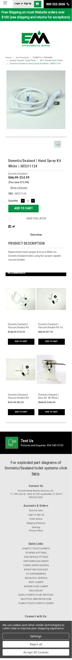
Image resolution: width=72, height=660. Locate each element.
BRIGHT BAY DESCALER (36, 569)
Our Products (22, 57)
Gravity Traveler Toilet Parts (23, 60)
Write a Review (18, 187)
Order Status (35, 519)
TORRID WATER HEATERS (36, 565)
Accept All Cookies (36, 652)
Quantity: (13, 200)
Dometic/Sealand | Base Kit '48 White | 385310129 (48, 396)
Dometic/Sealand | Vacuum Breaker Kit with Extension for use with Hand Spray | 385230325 (20, 396)
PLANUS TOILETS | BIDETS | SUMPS (35, 603)
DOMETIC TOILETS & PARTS (36, 548)
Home (9, 57)
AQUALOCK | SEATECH (36, 578)
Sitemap (36, 527)
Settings (36, 636)
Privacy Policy (36, 530)
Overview (36, 234)
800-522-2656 (56, 4)
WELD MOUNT (36, 590)
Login (17, 3)
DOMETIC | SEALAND (42, 57)
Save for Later (36, 510)
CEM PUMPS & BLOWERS (35, 561)
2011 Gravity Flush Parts (51, 60)
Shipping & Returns (36, 523)
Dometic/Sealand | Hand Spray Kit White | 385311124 (35, 63)
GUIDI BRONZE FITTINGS (36, 557)
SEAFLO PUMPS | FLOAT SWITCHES (35, 595)
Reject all (36, 644)
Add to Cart (21, 341)
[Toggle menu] (5, 5)
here (35, 473)
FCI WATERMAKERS (36, 574)
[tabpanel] (21, 314)
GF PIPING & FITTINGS (36, 552)
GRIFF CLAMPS (36, 582)
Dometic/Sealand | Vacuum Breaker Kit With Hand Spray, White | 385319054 (20, 326)
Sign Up (27, 3)
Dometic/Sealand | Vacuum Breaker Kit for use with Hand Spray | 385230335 (50, 326)
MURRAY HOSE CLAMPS (36, 586)
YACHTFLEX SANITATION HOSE (35, 599)
